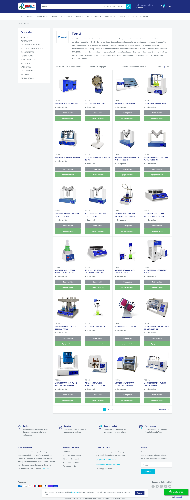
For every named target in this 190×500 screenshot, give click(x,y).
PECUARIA (25, 74)
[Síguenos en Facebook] (153, 486)
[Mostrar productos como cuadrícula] (164, 67)
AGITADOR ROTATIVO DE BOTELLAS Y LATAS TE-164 (95, 384)
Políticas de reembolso (72, 455)
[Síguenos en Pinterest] (165, 486)
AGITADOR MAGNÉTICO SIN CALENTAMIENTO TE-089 (94, 271)
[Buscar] (128, 6)
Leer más (45, 468)
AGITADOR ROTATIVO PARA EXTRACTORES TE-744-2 (124, 384)
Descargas (144, 16)
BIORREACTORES (27, 52)
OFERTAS (108, 16)
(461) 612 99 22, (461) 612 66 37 (107, 459)
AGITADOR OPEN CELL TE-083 (126, 327)
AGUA (23, 37)
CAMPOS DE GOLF (27, 78)
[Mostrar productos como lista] (168, 67)
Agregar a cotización (68, 118)
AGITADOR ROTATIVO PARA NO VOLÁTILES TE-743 (155, 384)
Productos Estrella (28, 71)
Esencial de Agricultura (128, 16)
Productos (41, 16)
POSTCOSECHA (27, 59)
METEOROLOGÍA (27, 56)
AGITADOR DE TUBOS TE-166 (125, 103)
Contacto (79, 16)
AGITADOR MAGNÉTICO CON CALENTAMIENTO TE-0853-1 (125, 215)
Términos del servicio (71, 459)
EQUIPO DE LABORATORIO (31, 48)
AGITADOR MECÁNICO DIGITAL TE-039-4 (156, 271)
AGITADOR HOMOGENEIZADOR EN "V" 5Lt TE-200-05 (156, 158)
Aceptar (139, 493)
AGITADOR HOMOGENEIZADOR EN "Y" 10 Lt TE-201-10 (67, 215)
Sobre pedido (68, 113)
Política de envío (69, 466)
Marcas (54, 16)
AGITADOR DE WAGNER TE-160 (155, 103)
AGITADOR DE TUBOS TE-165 (95, 103)
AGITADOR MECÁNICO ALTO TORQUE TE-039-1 (124, 271)
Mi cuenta (140, 7)
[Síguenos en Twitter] (157, 486)
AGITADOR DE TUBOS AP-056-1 (66, 103)
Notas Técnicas (66, 16)
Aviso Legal (75, 492)
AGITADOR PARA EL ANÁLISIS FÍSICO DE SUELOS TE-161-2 (66, 384)
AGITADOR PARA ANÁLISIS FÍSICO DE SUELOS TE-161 (156, 328)
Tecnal (57, 100)
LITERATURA (26, 67)
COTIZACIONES (93, 16)
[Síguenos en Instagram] (161, 486)
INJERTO (24, 63)
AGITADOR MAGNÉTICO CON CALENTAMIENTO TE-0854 (154, 215)
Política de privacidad (71, 462)
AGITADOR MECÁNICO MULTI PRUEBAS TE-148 (65, 328)
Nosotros (29, 16)
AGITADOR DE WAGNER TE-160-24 (67, 157)
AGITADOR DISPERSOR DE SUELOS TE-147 (97, 158)
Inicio (20, 16)
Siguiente (162, 410)
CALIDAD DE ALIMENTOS (30, 44)
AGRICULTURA (26, 41)
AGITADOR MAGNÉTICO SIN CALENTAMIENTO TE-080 (65, 271)
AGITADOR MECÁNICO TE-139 (95, 327)
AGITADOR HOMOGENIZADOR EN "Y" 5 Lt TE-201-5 (96, 215)
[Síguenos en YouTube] (169, 486)
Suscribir (148, 471)
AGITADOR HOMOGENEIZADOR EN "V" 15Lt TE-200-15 (127, 158)
